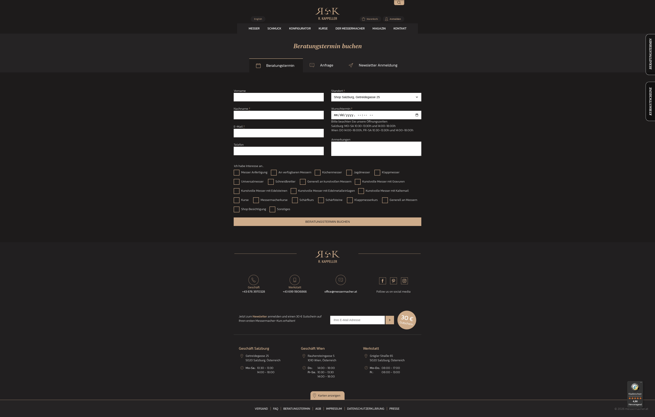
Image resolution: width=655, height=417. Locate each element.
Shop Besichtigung (253, 209)
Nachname (242, 109)
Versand (261, 408)
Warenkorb (372, 19)
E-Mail (239, 126)
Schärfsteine (334, 200)
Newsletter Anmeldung (378, 65)
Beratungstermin (280, 65)
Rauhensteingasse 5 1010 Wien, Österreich (322, 357)
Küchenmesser (332, 172)
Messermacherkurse (274, 200)
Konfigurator (300, 28)
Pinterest (393, 280)
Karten (322, 395)
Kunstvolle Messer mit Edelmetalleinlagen (326, 190)
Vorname (240, 91)
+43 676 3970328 (253, 289)
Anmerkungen (340, 139)
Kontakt (400, 28)
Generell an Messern (403, 200)
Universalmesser (252, 181)
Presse (394, 408)
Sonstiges (283, 209)
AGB (318, 408)
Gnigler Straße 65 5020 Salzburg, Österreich (387, 357)
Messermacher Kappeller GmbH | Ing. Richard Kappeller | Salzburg (327, 14)
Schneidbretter (285, 181)
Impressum (334, 408)
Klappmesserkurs (366, 200)
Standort (338, 91)
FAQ (275, 408)
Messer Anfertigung (254, 172)
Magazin (379, 28)
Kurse (323, 28)
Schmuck (274, 28)
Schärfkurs (307, 200)
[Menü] (641, 383)
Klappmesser (390, 172)
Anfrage (326, 65)
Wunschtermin (341, 109)
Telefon (239, 144)
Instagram (404, 280)
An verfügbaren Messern (294, 172)
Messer (254, 28)
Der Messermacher (350, 28)
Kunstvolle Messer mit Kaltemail (387, 190)
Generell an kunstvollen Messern (329, 181)
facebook (382, 280)
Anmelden (395, 19)
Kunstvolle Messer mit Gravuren (383, 181)
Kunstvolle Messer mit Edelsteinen (264, 190)
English (258, 19)
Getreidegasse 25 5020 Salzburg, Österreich (263, 357)
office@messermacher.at (340, 291)
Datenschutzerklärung (365, 408)
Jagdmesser (362, 172)
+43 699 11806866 (295, 289)
